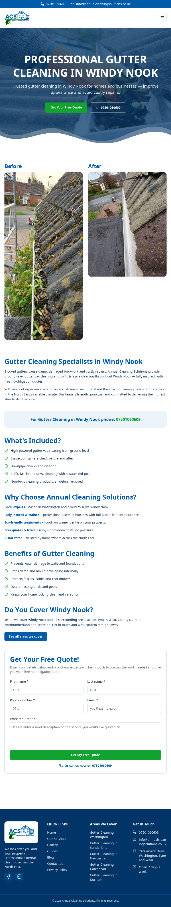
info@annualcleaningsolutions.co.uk (103, 4)
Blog (50, 857)
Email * (92, 700)
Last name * (96, 681)
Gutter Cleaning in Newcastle (104, 856)
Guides (52, 851)
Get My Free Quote (85, 755)
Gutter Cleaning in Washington (104, 834)
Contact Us (55, 863)
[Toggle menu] (162, 18)
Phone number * (22, 700)
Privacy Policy (57, 870)
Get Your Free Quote (66, 107)
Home (51, 832)
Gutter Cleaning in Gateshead (104, 866)
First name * (19, 681)
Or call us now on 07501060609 (88, 765)
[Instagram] (19, 877)
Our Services (56, 839)
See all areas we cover (26, 636)
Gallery (52, 845)
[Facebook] (8, 877)
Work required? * (23, 719)
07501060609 (55, 4)
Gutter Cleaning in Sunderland (104, 845)
